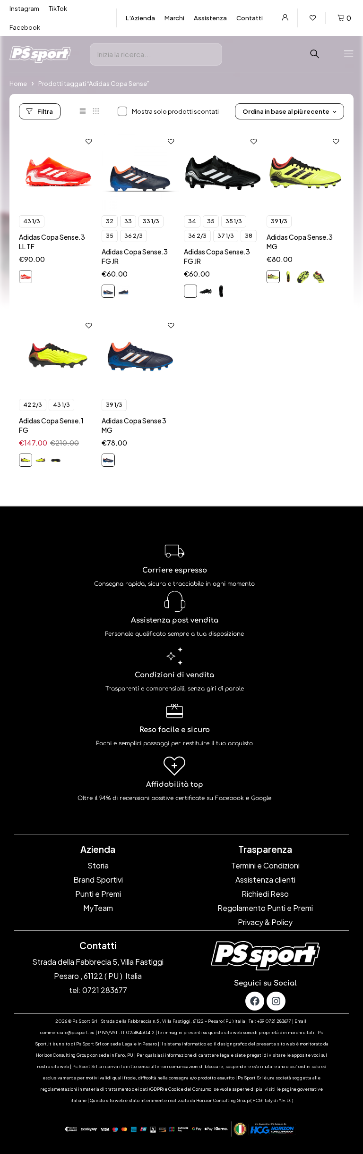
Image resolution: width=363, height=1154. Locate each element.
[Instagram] (276, 1001)
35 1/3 (233, 221)
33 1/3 (151, 221)
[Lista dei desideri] (313, 18)
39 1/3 (279, 221)
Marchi (174, 18)
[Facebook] (254, 1001)
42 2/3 (32, 404)
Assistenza (210, 18)
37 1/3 (225, 235)
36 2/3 (133, 235)
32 (109, 221)
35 (109, 235)
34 (192, 221)
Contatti (249, 18)
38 (248, 235)
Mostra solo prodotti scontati (175, 111)
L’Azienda (140, 18)
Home (18, 83)
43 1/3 (31, 221)
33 (128, 221)
